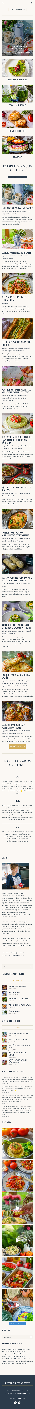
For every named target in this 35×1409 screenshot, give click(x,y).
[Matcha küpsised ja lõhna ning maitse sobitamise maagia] (17, 564)
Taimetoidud (19, 350)
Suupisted (12, 633)
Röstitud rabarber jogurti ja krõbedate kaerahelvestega (16, 391)
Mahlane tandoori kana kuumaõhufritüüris (13, 726)
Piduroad (28, 631)
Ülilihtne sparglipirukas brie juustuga (16, 343)
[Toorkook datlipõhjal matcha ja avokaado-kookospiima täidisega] (17, 423)
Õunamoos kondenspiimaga (16, 1095)
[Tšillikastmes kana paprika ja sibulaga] (17, 474)
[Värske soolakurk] (4, 1012)
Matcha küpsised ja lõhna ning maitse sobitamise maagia (17, 579)
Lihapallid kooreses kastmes (17, 986)
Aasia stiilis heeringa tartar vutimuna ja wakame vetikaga (16, 626)
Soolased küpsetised (8, 350)
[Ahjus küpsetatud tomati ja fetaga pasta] (17, 283)
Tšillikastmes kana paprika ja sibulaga (16, 489)
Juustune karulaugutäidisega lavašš (16, 676)
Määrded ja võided (8, 683)
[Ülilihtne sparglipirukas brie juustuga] (17, 328)
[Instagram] (19, 1402)
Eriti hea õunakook (14, 992)
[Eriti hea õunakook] (4, 993)
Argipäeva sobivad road (9, 256)
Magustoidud (6, 214)
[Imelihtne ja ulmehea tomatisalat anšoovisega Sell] (17, 1176)
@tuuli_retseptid (17, 1358)
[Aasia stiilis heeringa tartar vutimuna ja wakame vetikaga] (17, 611)
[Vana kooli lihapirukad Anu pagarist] (4, 1006)
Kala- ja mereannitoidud (16, 631)
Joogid (20, 256)
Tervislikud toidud (7, 258)
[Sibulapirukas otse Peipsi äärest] (4, 1000)
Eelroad (20, 348)
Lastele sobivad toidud (9, 211)
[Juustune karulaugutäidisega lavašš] (17, 661)
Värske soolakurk (14, 1011)
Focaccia (10, 1077)
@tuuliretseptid (8, 1361)
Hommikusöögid (23, 395)
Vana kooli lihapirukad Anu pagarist (20, 1005)
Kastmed (5, 496)
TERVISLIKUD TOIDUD (17, 105)
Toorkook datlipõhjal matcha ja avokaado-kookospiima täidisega (17, 440)
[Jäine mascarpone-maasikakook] (17, 194)
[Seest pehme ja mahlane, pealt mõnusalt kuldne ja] (17, 1208)
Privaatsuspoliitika (17, 1398)
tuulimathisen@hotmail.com (13, 955)
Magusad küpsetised (23, 211)
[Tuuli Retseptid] (17, 9)
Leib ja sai (27, 681)
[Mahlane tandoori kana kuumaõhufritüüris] (17, 711)
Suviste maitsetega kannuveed (17, 252)
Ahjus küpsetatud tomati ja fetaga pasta (15, 298)
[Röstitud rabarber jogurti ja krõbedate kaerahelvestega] (17, 376)
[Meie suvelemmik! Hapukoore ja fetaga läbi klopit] (17, 1240)
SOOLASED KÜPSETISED (17, 130)
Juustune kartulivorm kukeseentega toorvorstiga (15, 534)
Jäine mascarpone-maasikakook (17, 208)
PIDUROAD (17, 156)
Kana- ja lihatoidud (24, 493)
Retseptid (14, 214)
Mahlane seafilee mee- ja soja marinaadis (19, 1086)
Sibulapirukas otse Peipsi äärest (19, 999)
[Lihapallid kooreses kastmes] (4, 987)
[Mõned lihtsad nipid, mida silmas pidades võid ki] (17, 1305)
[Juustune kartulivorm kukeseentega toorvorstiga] (17, 519)
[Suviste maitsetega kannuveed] (17, 239)
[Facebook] (15, 1402)
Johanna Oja (25, 1393)
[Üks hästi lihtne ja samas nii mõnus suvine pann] (17, 1272)
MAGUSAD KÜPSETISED (17, 79)
